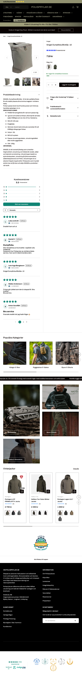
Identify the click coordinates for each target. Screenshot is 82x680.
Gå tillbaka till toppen (41, 559)
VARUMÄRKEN (57, 16)
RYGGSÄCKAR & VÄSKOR (34, 13)
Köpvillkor (46, 577)
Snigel (48, 41)
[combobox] (15, 7)
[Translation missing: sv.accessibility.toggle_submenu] (13, 13)
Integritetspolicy (48, 585)
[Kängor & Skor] (14, 353)
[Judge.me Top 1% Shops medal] (70, 661)
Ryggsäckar (50, 405)
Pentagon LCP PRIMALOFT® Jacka (12, 500)
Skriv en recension (21, 204)
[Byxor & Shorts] (67, 353)
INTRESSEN (66, 13)
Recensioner (47, 597)
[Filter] (5, 210)
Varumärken (47, 593)
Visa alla (76, 468)
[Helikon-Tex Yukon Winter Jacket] (41, 484)
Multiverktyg (12, 432)
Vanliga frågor (8, 615)
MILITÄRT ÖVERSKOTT (43, 16)
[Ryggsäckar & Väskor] (41, 353)
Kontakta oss (7, 611)
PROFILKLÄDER (28, 16)
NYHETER (18, 16)
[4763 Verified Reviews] (41, 551)
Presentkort (7, 20)
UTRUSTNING (7, 13)
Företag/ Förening (9, 619)
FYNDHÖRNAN (8, 16)
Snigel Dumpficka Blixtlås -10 (14, 36)
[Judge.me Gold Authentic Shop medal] (53, 661)
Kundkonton (7, 626)
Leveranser (46, 581)
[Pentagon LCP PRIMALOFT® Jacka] (15, 484)
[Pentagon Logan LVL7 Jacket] (67, 484)
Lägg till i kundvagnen (69, 85)
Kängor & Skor (14, 367)
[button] (77, 7)
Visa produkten (66, 30)
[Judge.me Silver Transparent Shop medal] (61, 661)
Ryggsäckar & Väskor (41, 367)
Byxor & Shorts (67, 367)
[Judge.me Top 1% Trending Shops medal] (53, 668)
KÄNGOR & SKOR (52, 13)
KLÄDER (19, 13)
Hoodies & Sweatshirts (15, 459)
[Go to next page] (27, 322)
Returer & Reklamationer (51, 589)
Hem (4, 36)
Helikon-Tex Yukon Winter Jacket (40, 500)
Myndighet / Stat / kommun (12, 622)
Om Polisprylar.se (49, 573)
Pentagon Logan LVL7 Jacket (65, 500)
